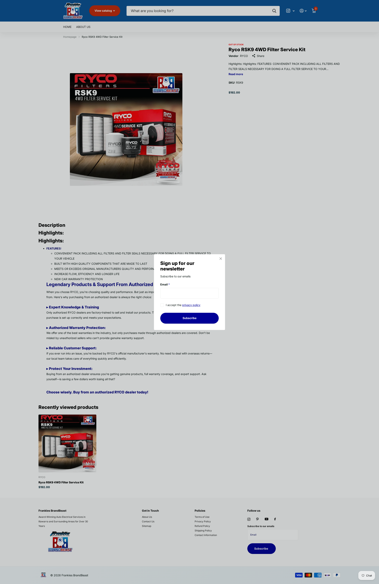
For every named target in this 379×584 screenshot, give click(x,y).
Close (220, 258)
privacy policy (191, 305)
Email (165, 284)
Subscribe (189, 318)
